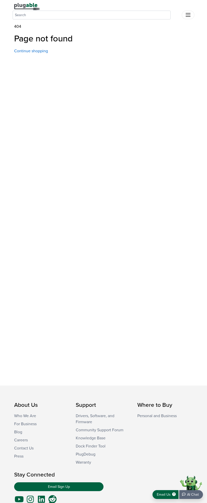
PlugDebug (85, 454)
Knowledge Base (91, 438)
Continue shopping (31, 51)
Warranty (83, 462)
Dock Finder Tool (91, 446)
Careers (21, 440)
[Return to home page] (26, 6)
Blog (18, 432)
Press (18, 456)
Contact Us (24, 448)
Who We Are (25, 415)
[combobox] (92, 15)
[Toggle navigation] (188, 15)
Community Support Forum (99, 430)
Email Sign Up (59, 487)
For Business (25, 423)
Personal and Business (157, 415)
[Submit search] (176, 14)
